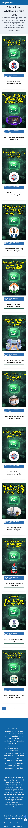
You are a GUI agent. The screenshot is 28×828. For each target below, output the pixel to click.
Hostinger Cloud (17, 818)
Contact (12, 823)
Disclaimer (20, 823)
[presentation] (14, 54)
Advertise (20, 826)
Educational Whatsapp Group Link (11, 75)
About (6, 823)
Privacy (6, 826)
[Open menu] (24, 2)
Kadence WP (18, 816)
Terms (13, 826)
